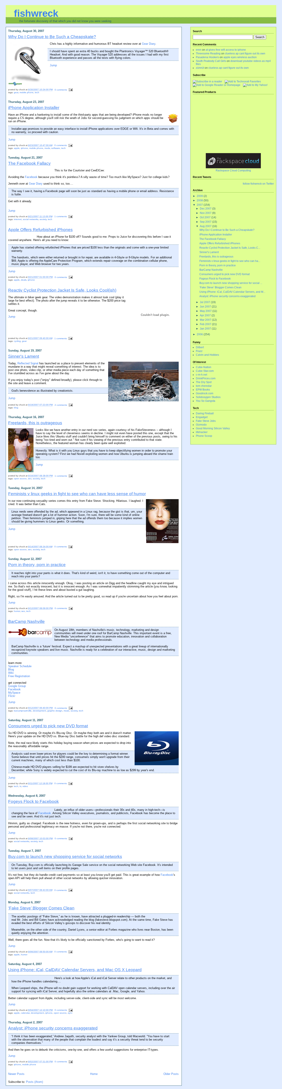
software (55, 148)
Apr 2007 (206, 315)
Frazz (199, 351)
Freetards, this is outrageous (35, 422)
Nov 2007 (206, 213)
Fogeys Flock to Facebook (33, 801)
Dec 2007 (206, 208)
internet (18, 219)
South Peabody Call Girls (211, 61)
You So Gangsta (205, 400)
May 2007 (206, 311)
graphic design (54, 710)
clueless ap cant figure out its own (245, 53)
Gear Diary (148, 43)
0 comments (61, 90)
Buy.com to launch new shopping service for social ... (230, 283)
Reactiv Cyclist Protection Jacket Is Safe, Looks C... (229, 247)
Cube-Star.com (205, 370)
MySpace (14, 692)
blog (16, 407)
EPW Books (203, 389)
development (39, 710)
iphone (24, 148)
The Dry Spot (204, 382)
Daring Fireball (205, 413)
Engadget (202, 417)
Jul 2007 (205, 302)
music (66, 710)
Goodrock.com (204, 393)
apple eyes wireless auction (240, 57)
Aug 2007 (206, 226)
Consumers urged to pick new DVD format (48, 725)
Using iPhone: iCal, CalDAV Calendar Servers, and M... (232, 291)
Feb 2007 (206, 324)
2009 (200, 196)
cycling (17, 341)
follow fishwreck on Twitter (258, 183)
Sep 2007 (206, 221)
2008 (200, 200)
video (25, 786)
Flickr (11, 696)
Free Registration (19, 676)
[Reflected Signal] (255, 85)
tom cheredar (204, 385)
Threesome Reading (208, 53)
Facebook (31, 177)
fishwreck (36, 13)
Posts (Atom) (34, 1081)
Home (94, 1074)
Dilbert (200, 347)
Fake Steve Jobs (206, 420)
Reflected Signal (27, 363)
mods (47, 148)
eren (198, 49)
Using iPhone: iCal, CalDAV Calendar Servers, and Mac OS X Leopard (75, 969)
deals (23, 280)
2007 (200, 204)
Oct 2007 (205, 217)
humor (17, 611)
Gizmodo (201, 424)
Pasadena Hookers (207, 57)
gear (16, 92)
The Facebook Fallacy (29, 163)
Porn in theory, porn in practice (37, 564)
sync (70, 1013)
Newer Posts (16, 1074)
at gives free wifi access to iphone (226, 49)
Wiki (11, 672)
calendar (25, 1013)
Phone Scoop (204, 435)
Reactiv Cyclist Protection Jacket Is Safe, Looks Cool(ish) (62, 290)
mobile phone (26, 92)
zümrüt (200, 67)
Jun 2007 (206, 306)
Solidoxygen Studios (208, 397)
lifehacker (202, 432)
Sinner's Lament (23, 356)
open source (20, 478)
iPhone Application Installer (33, 107)
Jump (53, 65)
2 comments (61, 405)
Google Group (17, 686)
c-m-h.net (201, 374)
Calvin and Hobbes (207, 354)
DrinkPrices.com (205, 378)
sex (30, 478)
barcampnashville (23, 710)
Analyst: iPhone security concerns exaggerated (53, 1028)
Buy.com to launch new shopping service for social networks (65, 856)
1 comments (60, 216)
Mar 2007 (206, 319)
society (43, 219)
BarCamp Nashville (26, 621)
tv (20, 786)
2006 (200, 334)
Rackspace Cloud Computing (233, 170)
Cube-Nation (203, 367)
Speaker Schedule (20, 666)
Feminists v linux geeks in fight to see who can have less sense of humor (77, 493)
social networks (30, 219)
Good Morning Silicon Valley (213, 428)
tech (37, 92)
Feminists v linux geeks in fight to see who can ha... (229, 261)
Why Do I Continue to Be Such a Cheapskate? (52, 36)
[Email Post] (70, 90)
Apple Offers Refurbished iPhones (40, 229)
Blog (11, 669)
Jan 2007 (206, 328)
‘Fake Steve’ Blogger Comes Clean (41, 908)
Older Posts (171, 1074)
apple (17, 148)
